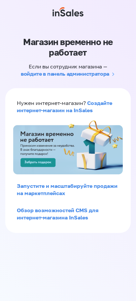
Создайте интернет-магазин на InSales (64, 106)
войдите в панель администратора (65, 73)
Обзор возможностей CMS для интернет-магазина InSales (57, 214)
